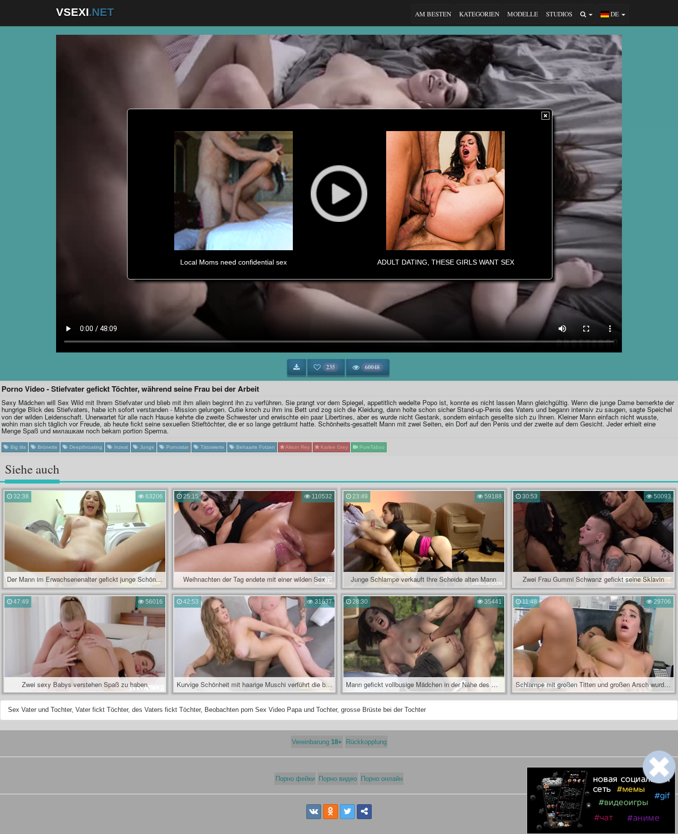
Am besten (433, 13)
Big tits (17, 447)
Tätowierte (211, 447)
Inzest (120, 447)
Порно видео (338, 778)
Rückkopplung (366, 742)
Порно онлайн (382, 778)
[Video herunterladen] (296, 367)
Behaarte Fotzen (255, 447)
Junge (146, 447)
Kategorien (479, 13)
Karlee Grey (333, 447)
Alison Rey (297, 447)
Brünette (47, 447)
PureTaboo (371, 447)
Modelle (522, 13)
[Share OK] (330, 811)
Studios (559, 13)
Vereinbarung (317, 742)
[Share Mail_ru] (364, 811)
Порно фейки (295, 778)
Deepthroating (85, 447)
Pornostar (177, 447)
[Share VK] (313, 811)
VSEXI (85, 12)
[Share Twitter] (347, 811)
